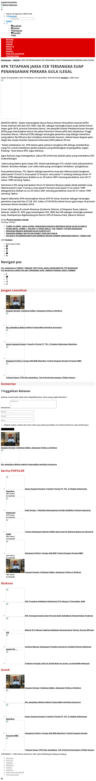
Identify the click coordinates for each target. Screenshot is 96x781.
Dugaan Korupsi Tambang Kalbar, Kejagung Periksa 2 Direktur (34, 311)
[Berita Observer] (9, 5)
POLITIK (9, 760)
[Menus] (2, 7)
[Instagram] (7, 251)
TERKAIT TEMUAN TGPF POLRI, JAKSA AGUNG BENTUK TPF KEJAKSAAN (39, 268)
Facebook (17, 26)
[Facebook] (7, 246)
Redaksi (9, 770)
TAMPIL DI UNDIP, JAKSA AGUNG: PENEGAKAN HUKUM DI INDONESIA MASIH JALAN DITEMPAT (46, 226)
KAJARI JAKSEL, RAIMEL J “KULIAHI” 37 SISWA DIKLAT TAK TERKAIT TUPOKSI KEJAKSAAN (44, 228)
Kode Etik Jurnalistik (15, 772)
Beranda (10, 758)
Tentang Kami (12, 775)
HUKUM (25, 220)
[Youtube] (7, 253)
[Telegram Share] (7, 281)
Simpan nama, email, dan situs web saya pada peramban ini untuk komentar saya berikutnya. (46, 425)
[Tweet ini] (7, 277)
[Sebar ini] (6, 274)
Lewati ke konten (9, 2)
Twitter (16, 28)
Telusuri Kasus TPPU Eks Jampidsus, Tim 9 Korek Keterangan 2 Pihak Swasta (40, 377)
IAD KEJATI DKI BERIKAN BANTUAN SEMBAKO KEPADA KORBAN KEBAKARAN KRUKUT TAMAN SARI (48, 236)
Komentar (5, 407)
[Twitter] (7, 248)
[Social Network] (7, 23)
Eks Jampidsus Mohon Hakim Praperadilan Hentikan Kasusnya (34, 327)
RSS (14, 35)
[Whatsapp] (7, 284)
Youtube (16, 33)
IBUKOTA (10, 765)
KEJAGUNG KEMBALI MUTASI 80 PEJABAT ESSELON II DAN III (31, 233)
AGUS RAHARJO (15, 220)
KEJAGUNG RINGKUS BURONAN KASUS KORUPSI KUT (28, 231)
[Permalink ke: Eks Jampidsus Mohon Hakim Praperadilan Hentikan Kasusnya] (15, 325)
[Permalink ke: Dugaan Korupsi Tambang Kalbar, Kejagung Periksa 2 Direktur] (15, 308)
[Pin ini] (7, 279)
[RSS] (7, 256)
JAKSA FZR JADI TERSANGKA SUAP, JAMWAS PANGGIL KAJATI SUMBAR (38, 270)
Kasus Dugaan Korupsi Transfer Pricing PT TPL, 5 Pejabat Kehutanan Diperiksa (41, 344)
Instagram (17, 30)
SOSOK (9, 767)
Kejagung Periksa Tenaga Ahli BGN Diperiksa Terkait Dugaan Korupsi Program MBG (43, 361)
